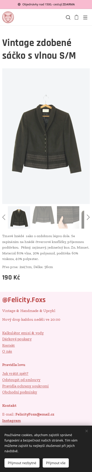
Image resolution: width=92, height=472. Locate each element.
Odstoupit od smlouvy (21, 379)
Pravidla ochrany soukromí (25, 386)
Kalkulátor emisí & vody (23, 333)
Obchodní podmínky (19, 392)
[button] (67, 17)
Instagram (11, 420)
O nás (7, 351)
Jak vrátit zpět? (15, 373)
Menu (85, 17)
